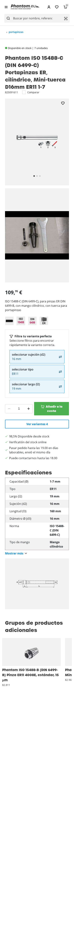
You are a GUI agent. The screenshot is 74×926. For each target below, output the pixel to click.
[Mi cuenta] (49, 7)
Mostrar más (14, 553)
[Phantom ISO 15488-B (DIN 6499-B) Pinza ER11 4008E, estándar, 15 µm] (31, 652)
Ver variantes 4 (37, 424)
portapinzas (16, 32)
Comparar (33, 92)
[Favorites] (56, 7)
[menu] (6, 6)
